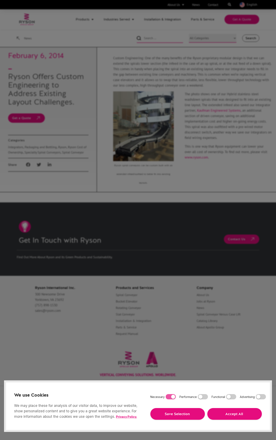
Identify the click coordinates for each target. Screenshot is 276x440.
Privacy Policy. (126, 416)
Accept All (234, 413)
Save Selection (177, 413)
